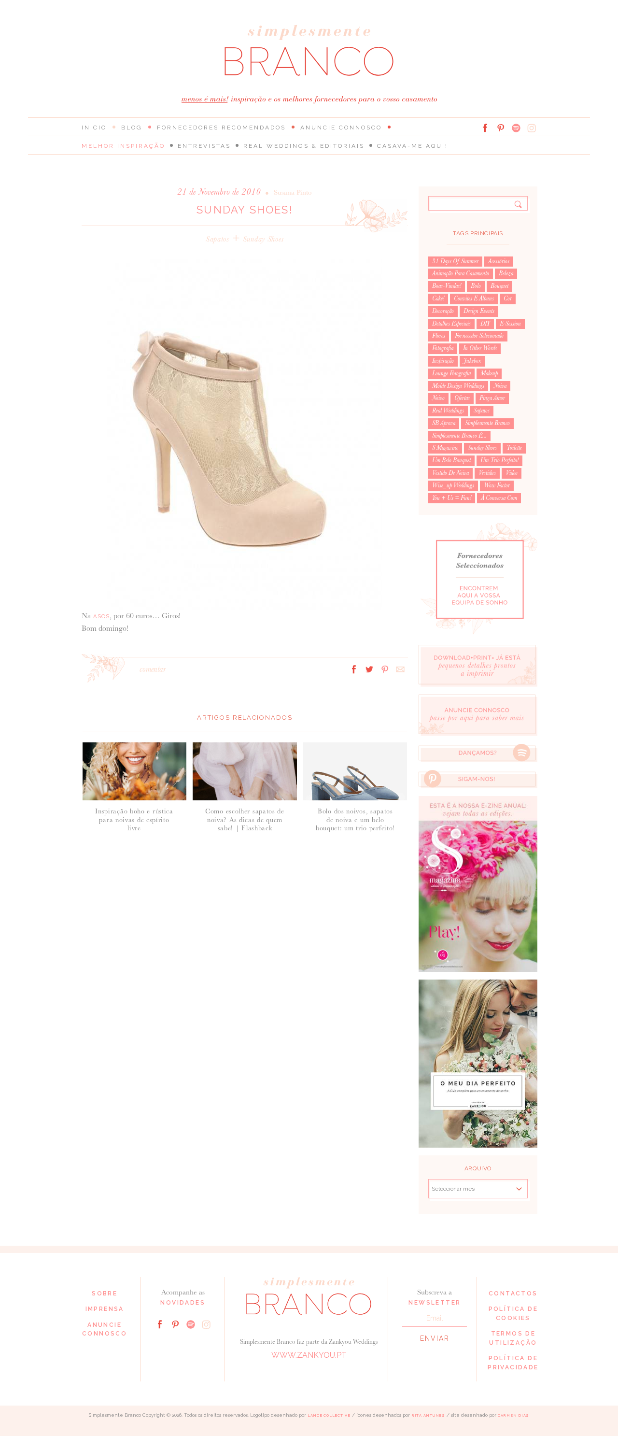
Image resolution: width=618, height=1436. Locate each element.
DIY (485, 323)
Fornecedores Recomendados (221, 127)
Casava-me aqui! (412, 145)
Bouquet (499, 286)
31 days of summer (455, 261)
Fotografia (442, 348)
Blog (131, 127)
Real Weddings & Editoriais (304, 145)
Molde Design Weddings (458, 386)
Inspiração (443, 360)
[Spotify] (516, 128)
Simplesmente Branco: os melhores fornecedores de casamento (309, 50)
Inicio (94, 127)
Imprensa (104, 1309)
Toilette (514, 447)
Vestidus (487, 472)
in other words (480, 348)
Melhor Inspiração (123, 145)
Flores (438, 335)
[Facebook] (485, 128)
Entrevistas (204, 145)
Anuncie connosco (341, 127)
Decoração (443, 311)
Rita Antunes (428, 1415)
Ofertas (462, 398)
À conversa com (499, 498)
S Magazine (445, 447)
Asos (101, 616)
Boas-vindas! (446, 286)
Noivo (438, 398)
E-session (510, 323)
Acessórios (498, 261)
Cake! (438, 298)
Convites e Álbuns (474, 298)
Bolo (476, 286)
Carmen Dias (513, 1415)
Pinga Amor (492, 398)
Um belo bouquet (451, 460)
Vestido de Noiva (450, 472)
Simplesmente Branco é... (459, 435)
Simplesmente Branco (487, 423)
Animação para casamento (460, 273)
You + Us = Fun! (451, 498)
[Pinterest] (501, 128)
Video (512, 472)
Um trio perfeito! (499, 460)
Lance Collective (329, 1415)
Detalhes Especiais (451, 323)
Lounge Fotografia (451, 373)
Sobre (104, 1293)
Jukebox (472, 360)
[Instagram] (531, 128)
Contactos (513, 1293)
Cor (508, 298)
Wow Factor (497, 485)
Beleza (506, 273)
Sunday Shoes (263, 238)
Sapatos (217, 238)
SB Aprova (443, 423)
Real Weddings (448, 410)
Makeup (489, 373)
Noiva (500, 386)
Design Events (479, 311)
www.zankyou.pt (309, 1355)
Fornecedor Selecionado (479, 335)
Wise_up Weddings (453, 485)
